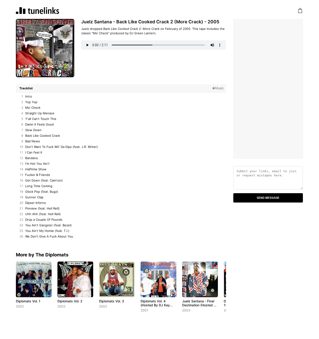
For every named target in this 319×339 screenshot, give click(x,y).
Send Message (268, 197)
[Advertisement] (268, 89)
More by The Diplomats (42, 255)
